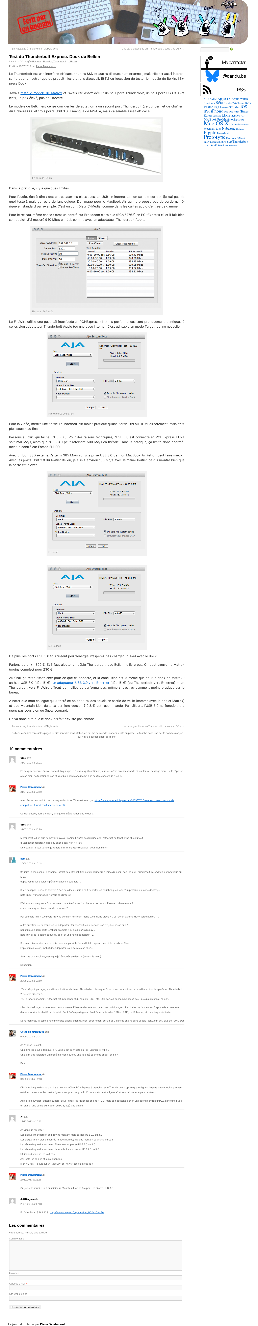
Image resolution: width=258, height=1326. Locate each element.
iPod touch (234, 111)
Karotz (208, 115)
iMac (237, 107)
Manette (233, 124)
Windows (223, 145)
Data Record (238, 103)
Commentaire (16, 1238)
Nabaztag (229, 128)
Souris (223, 141)
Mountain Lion (212, 128)
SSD (229, 141)
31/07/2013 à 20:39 (31, 829)
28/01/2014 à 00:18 (31, 1204)
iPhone (217, 111)
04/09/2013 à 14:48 (31, 1079)
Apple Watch (240, 99)
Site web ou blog (18, 1294)
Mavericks (243, 124)
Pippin (210, 132)
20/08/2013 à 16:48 (31, 863)
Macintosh (229, 119)
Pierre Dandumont (46, 66)
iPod (226, 111)
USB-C (207, 145)
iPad (207, 111)
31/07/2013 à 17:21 (31, 762)
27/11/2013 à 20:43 (31, 1121)
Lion (225, 115)
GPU (231, 107)
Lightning (217, 115)
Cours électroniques (32, 1031)
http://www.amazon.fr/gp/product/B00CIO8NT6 (77, 1212)
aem (22, 858)
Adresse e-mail (17, 1283)
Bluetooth (209, 103)
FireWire (47, 61)
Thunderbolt (60, 61)
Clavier (228, 103)
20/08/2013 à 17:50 (31, 980)
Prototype (215, 136)
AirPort (213, 98)
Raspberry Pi (232, 137)
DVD (248, 103)
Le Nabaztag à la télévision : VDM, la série (33, 48)
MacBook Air (236, 115)
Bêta (219, 102)
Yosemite (233, 145)
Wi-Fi (214, 145)
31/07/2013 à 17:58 (31, 791)
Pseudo (13, 1273)
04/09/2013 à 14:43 (31, 1036)
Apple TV (224, 98)
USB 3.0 (72, 61)
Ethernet (37, 61)
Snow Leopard (211, 141)
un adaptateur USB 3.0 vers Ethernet (80, 683)
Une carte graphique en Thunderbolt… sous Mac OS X (153, 48)
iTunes (244, 111)
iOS (244, 106)
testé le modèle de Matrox (41, 93)
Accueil (229, 3)
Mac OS (240, 119)
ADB (206, 99)
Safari (242, 137)
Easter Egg (212, 106)
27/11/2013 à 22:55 (31, 1179)
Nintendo (240, 128)
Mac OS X (216, 123)
